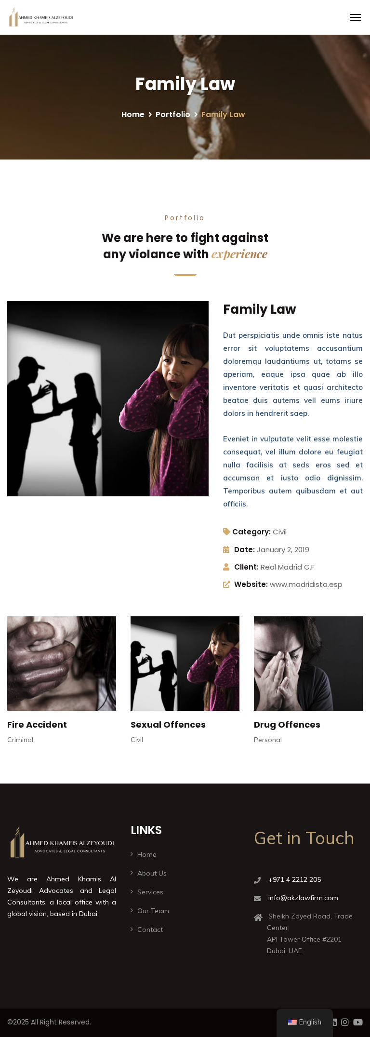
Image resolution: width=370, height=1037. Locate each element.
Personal (268, 739)
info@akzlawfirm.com (303, 897)
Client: (246, 567)
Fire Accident (37, 724)
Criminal (20, 739)
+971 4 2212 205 (294, 879)
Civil (280, 532)
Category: (251, 532)
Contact (150, 929)
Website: (251, 584)
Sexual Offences (168, 724)
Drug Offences (287, 724)
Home (133, 114)
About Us (152, 873)
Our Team (153, 910)
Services (150, 892)
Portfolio (173, 114)
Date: (244, 550)
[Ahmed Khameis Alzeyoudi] (40, 17)
